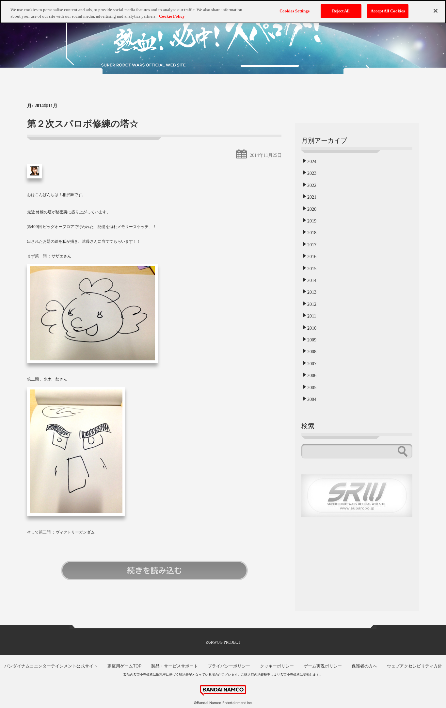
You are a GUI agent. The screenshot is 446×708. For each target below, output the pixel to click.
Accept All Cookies (388, 10)
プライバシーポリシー (229, 665)
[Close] (435, 11)
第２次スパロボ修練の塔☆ (82, 124)
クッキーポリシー (277, 665)
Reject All (341, 10)
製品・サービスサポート (174, 665)
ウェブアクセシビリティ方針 (414, 665)
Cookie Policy (172, 16)
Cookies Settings (294, 10)
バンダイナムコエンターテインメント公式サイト (51, 665)
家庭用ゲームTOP (124, 665)
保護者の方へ (364, 665)
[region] (223, 11)
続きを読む (154, 570)
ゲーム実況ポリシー (323, 665)
